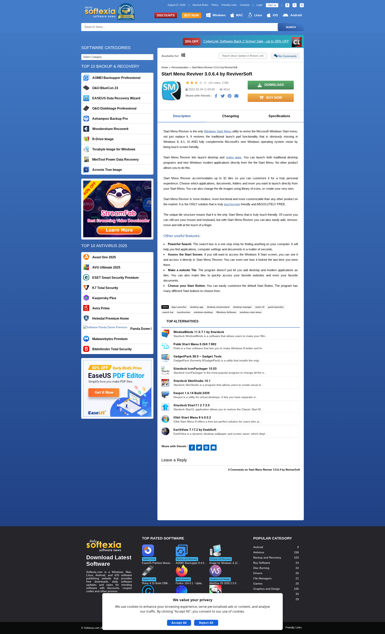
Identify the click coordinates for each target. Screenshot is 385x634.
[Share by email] (236, 97)
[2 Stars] (192, 83)
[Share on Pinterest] (230, 97)
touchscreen (232, 204)
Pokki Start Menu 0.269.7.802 (194, 344)
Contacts (244, 5)
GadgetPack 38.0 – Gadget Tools (197, 356)
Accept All (178, 623)
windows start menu (250, 312)
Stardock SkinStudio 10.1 (192, 381)
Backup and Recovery (267, 557)
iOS (275, 15)
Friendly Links (229, 5)
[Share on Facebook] (216, 97)
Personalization (179, 67)
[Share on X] (223, 97)
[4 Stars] (201, 83)
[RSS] (302, 5)
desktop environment (218, 307)
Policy (215, 5)
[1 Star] (187, 83)
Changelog (230, 116)
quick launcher (276, 307)
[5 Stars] (205, 83)
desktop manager (242, 307)
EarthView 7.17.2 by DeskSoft (194, 430)
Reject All (206, 623)
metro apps (233, 157)
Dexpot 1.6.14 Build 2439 (191, 393)
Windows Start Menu (217, 131)
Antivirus (258, 552)
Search (291, 27)
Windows (219, 15)
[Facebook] (287, 5)
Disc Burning (261, 568)
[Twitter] (295, 5)
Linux (258, 15)
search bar (167, 312)
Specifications (279, 116)
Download (274, 85)
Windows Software (226, 312)
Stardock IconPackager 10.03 (195, 368)
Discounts (166, 15)
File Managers (262, 578)
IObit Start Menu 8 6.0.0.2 (192, 417)
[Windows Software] (183, 55)
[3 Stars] (196, 83)
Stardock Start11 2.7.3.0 (191, 405)
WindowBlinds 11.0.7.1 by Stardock (198, 332)
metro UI (259, 307)
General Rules (200, 5)
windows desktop (203, 312)
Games (257, 583)
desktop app (196, 307)
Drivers (257, 573)
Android (296, 15)
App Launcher (178, 307)
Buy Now (191, 15)
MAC (239, 15)
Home (164, 67)
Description (182, 116)
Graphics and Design (266, 588)
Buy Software (261, 562)
